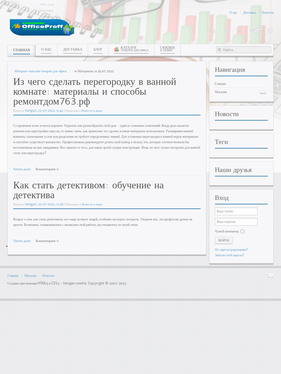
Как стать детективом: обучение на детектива (88, 189)
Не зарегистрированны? (231, 249)
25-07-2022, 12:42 (50, 110)
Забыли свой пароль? (229, 254)
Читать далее (22, 168)
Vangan (30, 110)
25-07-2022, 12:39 (50, 204)
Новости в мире (92, 110)
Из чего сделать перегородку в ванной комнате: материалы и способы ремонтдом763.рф (94, 91)
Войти (223, 240)
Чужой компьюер (227, 231)
